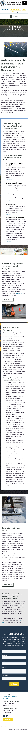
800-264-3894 (20, 293)
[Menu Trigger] (24, 3)
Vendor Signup (15, 9)
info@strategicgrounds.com (10, 696)
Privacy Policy (4, 726)
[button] (8, 299)
